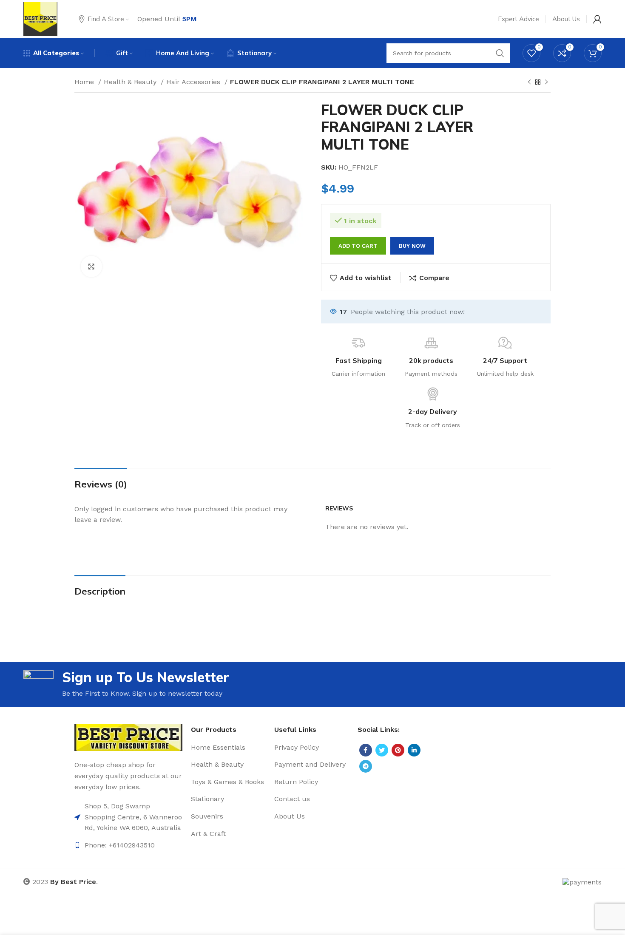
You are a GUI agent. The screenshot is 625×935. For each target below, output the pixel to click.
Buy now (412, 246)
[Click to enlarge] (91, 266)
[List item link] (128, 817)
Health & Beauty (131, 82)
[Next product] (546, 82)
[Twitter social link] (381, 750)
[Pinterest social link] (398, 750)
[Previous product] (529, 82)
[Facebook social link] (365, 750)
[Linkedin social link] (414, 750)
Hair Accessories (194, 82)
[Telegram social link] (365, 766)
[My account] (597, 19)
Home (85, 82)
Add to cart (358, 246)
